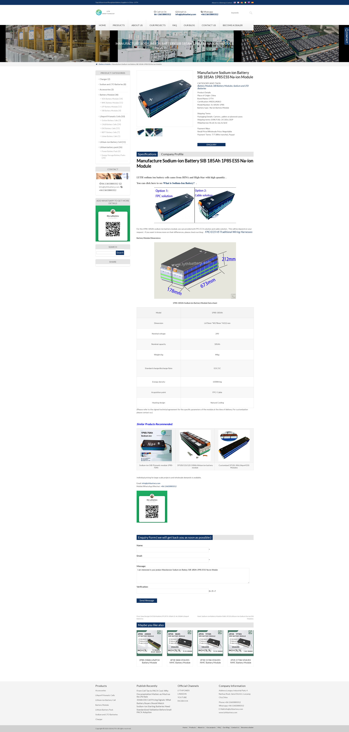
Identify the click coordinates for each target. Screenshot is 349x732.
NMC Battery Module (110, 103)
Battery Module (105, 64)
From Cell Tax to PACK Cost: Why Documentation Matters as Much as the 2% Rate (153, 693)
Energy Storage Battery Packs (113, 155)
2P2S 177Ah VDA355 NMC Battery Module (240, 661)
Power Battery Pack (110, 151)
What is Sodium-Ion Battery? (179, 183)
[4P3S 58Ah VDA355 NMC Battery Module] (180, 655)
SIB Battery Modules (222, 85)
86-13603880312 (162, 14)
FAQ (174, 25)
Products (119, 25)
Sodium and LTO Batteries (111, 84)
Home (102, 25)
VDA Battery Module (110, 99)
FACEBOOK (183, 701)
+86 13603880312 (169, 486)
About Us (215, 3)
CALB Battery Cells (109, 124)
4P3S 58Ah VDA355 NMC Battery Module (179, 661)
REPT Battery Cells (109, 132)
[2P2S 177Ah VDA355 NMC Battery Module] (241, 655)
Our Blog (189, 25)
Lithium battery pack (109, 147)
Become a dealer (233, 25)
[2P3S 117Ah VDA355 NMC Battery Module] (210, 655)
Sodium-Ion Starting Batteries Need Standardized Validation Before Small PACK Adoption (154, 709)
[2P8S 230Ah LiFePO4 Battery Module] (149, 655)
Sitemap (222, 3)
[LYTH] (105, 15)
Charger (103, 79)
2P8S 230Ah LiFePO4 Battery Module (149, 661)
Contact (229, 3)
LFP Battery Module (110, 107)
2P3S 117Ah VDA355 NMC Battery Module (210, 661)
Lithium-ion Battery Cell (110, 142)
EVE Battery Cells (108, 128)
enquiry (211, 144)
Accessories (105, 89)
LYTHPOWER (183, 690)
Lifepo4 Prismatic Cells (110, 116)
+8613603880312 (209, 14)
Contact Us (209, 25)
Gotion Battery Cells (110, 120)
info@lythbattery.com (185, 14)
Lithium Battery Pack (104, 710)
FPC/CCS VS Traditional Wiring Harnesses (228, 231)
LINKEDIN (182, 694)
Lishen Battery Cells (109, 136)
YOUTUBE (182, 697)
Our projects (158, 25)
